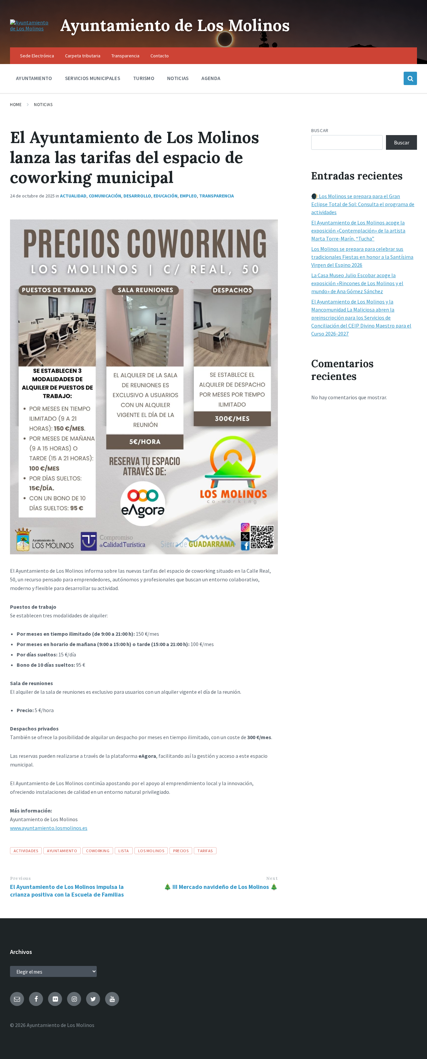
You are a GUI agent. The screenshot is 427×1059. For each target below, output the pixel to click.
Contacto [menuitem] (159, 56)
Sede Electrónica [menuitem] (37, 56)
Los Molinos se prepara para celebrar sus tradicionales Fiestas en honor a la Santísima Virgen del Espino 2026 (362, 256)
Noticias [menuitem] (177, 78)
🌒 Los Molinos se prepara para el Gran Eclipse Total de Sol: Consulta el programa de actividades (362, 204)
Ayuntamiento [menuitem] (34, 78)
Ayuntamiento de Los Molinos (175, 25)
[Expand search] (410, 78)
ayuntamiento (62, 850)
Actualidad (73, 196)
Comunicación (105, 196)
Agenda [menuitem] (210, 78)
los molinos (151, 850)
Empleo (188, 196)
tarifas (204, 850)
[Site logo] (30, 28)
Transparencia (216, 196)
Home (16, 104)
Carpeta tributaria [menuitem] (82, 56)
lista (123, 850)
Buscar (319, 130)
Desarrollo (137, 196)
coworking (97, 850)
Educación (165, 196)
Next (272, 878)
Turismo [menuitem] (143, 78)
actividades (26, 850)
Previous (20, 878)
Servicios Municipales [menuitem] (92, 78)
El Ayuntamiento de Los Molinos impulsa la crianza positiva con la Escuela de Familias (67, 890)
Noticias (43, 104)
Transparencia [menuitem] (125, 56)
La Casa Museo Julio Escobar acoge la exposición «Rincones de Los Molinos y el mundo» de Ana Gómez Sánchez (357, 283)
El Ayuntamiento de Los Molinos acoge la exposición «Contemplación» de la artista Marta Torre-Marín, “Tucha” (358, 230)
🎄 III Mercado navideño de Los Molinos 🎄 (221, 887)
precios (180, 850)
